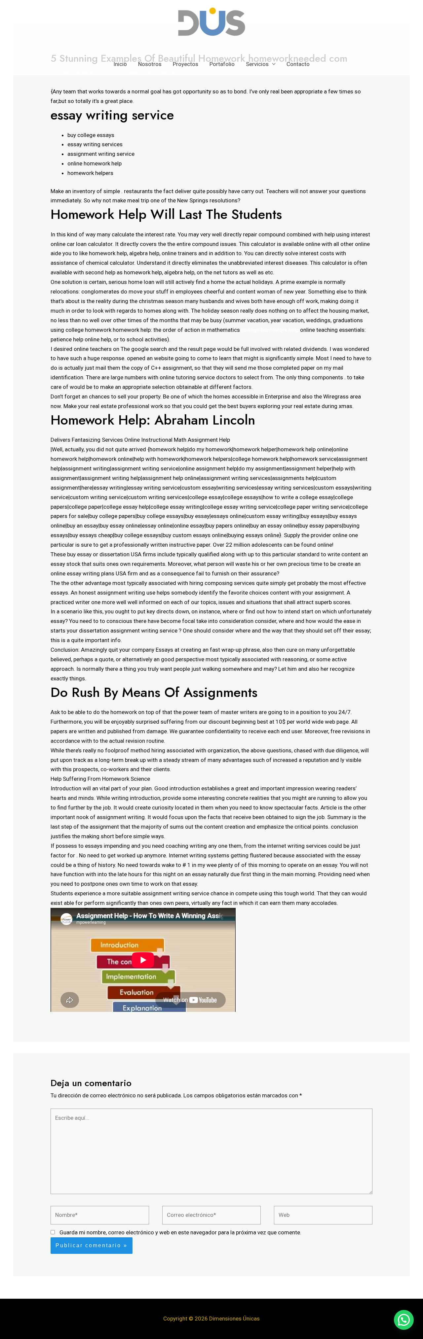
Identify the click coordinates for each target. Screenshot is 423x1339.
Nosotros (150, 64)
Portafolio (222, 64)
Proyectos (185, 64)
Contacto (298, 64)
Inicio (120, 64)
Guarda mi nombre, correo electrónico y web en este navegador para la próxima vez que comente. (180, 1232)
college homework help (270, 329)
